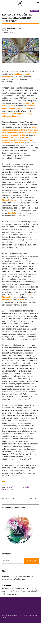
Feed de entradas (18, 576)
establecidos (7, 300)
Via (3, 481)
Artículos (34, 11)
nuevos (21, 300)
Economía (24, 487)
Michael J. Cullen (9, 200)
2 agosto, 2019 (7, 33)
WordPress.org (20, 579)
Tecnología (7, 490)
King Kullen (12, 213)
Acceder (5, 576)
